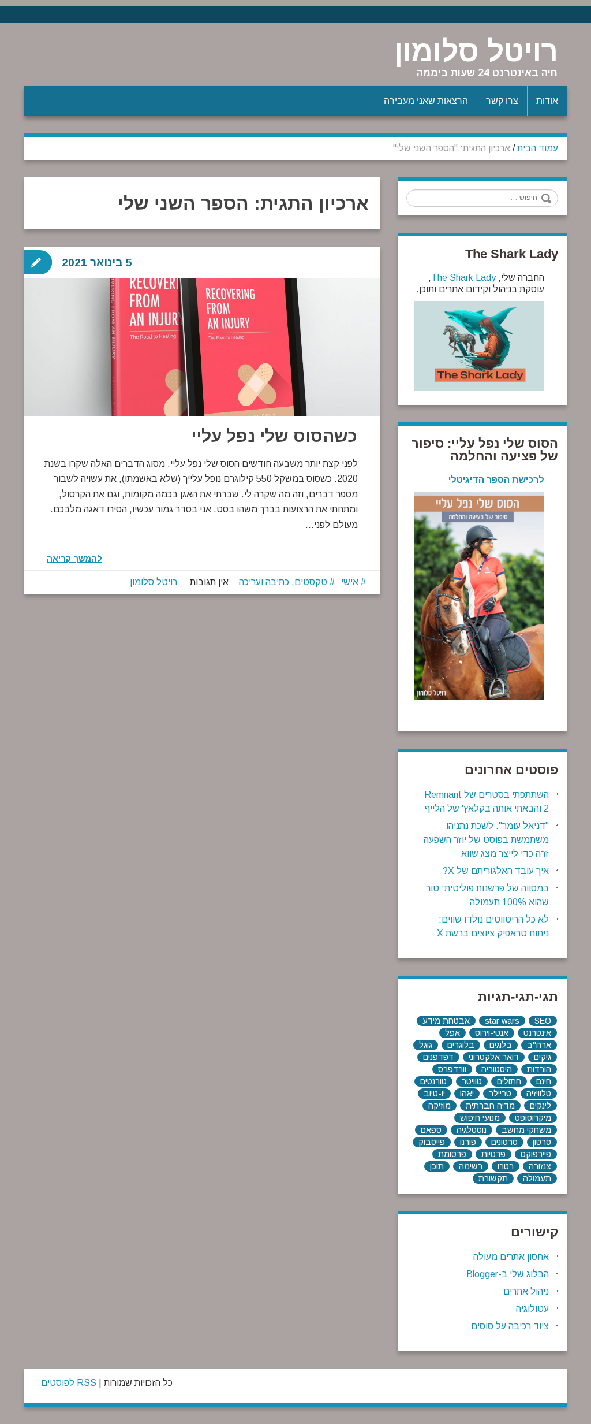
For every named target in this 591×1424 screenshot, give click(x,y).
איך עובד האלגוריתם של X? (496, 871)
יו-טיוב (434, 1093)
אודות (547, 101)
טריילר (500, 1093)
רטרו (506, 1166)
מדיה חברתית (490, 1105)
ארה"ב (539, 1045)
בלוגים (500, 1045)
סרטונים (504, 1142)
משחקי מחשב (526, 1130)
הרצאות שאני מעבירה (426, 101)
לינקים (540, 1105)
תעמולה (537, 1178)
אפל (452, 1033)
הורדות (539, 1069)
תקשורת (493, 1178)
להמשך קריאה (74, 558)
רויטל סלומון (476, 51)
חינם (543, 1081)
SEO (542, 1020)
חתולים (509, 1081)
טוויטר (472, 1081)
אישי (349, 582)
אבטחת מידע (446, 1020)
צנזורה (540, 1166)
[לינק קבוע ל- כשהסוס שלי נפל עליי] (202, 347)
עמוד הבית (537, 148)
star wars (502, 1020)
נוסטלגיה (472, 1130)
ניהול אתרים (526, 1291)
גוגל (425, 1045)
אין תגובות (209, 582)
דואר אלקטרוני (494, 1057)
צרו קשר (502, 101)
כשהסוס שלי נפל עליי (274, 435)
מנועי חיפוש (480, 1117)
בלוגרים (460, 1045)
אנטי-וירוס (491, 1033)
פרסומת (452, 1154)
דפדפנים (438, 1057)
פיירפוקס (536, 1154)
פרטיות (493, 1154)
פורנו (468, 1142)
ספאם (431, 1130)
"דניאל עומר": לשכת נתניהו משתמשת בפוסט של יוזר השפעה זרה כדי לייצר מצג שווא (486, 839)
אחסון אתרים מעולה (511, 1257)
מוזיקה (439, 1105)
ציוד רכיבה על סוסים (510, 1326)
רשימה (470, 1166)
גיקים (542, 1057)
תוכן (437, 1166)
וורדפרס (452, 1069)
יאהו (467, 1093)
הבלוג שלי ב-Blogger (507, 1274)
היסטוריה (496, 1069)
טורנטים (433, 1081)
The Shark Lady (463, 277)
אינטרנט (537, 1033)
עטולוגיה (532, 1309)
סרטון (542, 1142)
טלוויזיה (538, 1093)
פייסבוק (431, 1142)
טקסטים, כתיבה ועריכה (283, 582)
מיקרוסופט (533, 1117)
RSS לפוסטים (68, 1383)
